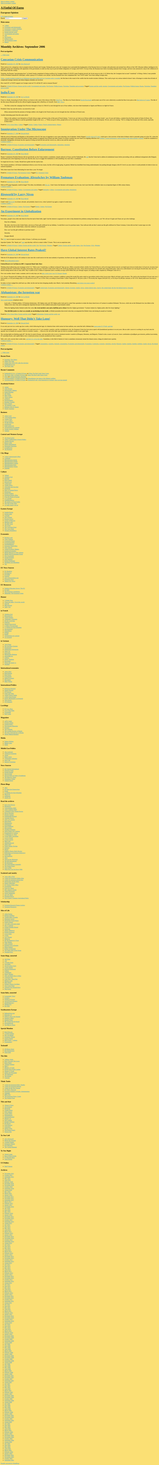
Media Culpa (8, 743)
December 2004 (9, 1435)
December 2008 (9, 1356)
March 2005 (8, 1430)
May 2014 (7, 1248)
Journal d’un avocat (10, 624)
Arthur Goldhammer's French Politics (15, 439)
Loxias (6, 935)
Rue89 (6, 634)
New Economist (9, 556)
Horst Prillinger (8, 826)
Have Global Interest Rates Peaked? (23, 250)
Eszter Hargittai (8, 392)
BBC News (60, 102)
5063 (5, 788)
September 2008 (9, 1361)
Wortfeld (6, 664)
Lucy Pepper (8, 937)
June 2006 (7, 1405)
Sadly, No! (7, 607)
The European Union (10, 40)
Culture (6, 25)
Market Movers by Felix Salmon (13, 552)
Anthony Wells (8, 1059)
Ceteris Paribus (8, 617)
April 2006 (7, 1409)
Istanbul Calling (9, 1018)
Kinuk (6, 791)
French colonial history (49, 124)
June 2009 (7, 1346)
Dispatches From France (11, 920)
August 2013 (8, 1263)
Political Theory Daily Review (13, 851)
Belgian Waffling (9, 915)
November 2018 (9, 1185)
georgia (105, 86)
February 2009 (8, 1352)
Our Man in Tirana (9, 1025)
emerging (108, 344)
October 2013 (8, 1260)
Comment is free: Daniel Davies (13, 811)
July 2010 (7, 1324)
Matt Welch (7, 982)
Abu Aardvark (8, 752)
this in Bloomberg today (12, 261)
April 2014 (7, 1250)
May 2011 (7, 1308)
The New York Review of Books (14, 733)
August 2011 (8, 1303)
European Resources (10, 907)
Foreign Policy (8, 724)
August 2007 (8, 1382)
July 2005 (7, 1424)
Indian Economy (9, 678)
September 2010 (9, 1321)
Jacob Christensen (9, 893)
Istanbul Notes (8, 1020)
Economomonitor (9, 542)
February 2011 (8, 1313)
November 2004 (9, 1437)
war (59, 314)
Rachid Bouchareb (86, 100)
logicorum (7, 653)
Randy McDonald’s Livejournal (13, 698)
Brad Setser (7, 675)
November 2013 (9, 1258)
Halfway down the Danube (12, 1016)
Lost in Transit (8, 838)
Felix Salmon (8, 547)
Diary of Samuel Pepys (11, 490)
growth (114, 344)
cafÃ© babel (8, 721)
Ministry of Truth (9, 1068)
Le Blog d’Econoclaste (11, 626)
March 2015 (8, 1231)
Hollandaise (7, 824)
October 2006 (8, 1399)
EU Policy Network (10, 1090)
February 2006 (8, 1412)
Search (3, 18)
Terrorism (66, 86)
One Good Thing (9, 986)
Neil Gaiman (8, 1120)
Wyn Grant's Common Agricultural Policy (16, 898)
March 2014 (8, 1251)
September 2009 (9, 1341)
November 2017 (9, 1198)
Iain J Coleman (8, 925)
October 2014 (8, 1240)
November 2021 (9, 1173)
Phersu (6, 849)
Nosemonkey (8, 1042)
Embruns (7, 622)
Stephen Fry (8, 1004)
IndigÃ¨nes (8, 92)
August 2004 (8, 1442)
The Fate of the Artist (10, 503)
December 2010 (9, 1316)
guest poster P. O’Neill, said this (103, 326)
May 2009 (7, 1347)
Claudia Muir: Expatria (11, 917)
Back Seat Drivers (9, 805)
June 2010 (7, 1326)
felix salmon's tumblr (10, 890)
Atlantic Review (9, 441)
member (134, 344)
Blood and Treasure (10, 1140)
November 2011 (9, 1298)
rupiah (145, 344)
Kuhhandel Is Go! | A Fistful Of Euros (15, 373)
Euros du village (9, 888)
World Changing (9, 408)
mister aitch (7, 844)
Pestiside (6, 468)
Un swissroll (8, 637)
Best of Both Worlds (10, 1156)
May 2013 (7, 1268)
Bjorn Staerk (8, 480)
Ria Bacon (7, 1123)
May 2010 (7, 1327)
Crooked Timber (9, 1033)
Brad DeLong (8, 1032)
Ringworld (11, 202)
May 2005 (7, 1427)
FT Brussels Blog (9, 1157)
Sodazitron (7, 1127)
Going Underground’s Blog (12, 456)
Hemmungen (8, 823)
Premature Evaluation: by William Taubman (36, 177)
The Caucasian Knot (10, 527)
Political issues (8, 39)
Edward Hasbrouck (10, 969)
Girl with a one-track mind (12, 924)
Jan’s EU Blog (8, 895)
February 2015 (8, 1233)
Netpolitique (8, 631)
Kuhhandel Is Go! (9, 364)
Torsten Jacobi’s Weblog (11, 429)
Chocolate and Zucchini (11, 487)
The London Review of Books (13, 731)
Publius (6, 632)
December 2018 (9, 1183)
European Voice (9, 579)
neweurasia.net (8, 1023)
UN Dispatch (8, 702)
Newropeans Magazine (11, 726)
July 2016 (7, 1208)
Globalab (7, 1093)
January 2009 (8, 1354)
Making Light (8, 981)
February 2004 (8, 1452)
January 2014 (8, 1255)
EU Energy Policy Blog (11, 885)
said (87, 157)
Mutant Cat (7, 1118)
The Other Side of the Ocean (12, 950)
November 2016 (9, 1207)
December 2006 (9, 1395)
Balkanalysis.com (9, 1013)
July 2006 (7, 1404)
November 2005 (9, 1417)
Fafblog (6, 971)
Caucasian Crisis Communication (22, 59)
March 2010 (8, 1331)
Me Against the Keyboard (11, 1021)
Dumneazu (7, 492)
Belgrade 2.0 (8, 1015)
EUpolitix (7, 574)
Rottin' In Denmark (10, 949)
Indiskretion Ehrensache (11, 649)
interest (67, 288)
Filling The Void (9, 361)
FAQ (4, 239)
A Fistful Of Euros (12, 7)
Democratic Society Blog (11, 881)
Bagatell (6, 478)
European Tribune (9, 1037)
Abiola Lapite (8, 1154)
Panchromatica (8, 400)
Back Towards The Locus (12, 1061)
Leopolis (6, 515)
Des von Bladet (8, 1035)
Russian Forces (8, 519)
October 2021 (8, 1175)
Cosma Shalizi (8, 967)
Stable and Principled (10, 1073)
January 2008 (8, 1374)
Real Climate (8, 403)
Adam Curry (8, 416)
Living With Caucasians (11, 836)
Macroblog (7, 680)
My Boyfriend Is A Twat (11, 940)
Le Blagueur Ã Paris (10, 834)
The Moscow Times (10, 777)
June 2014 (7, 1246)
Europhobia (7, 886)
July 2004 (7, 1443)
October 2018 (8, 1187)
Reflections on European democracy (14, 853)
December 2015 (9, 1216)
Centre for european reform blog (13, 880)
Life (5, 35)
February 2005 (8, 1432)
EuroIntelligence (9, 544)
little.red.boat (8, 605)
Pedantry (7, 848)
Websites (49, 245)
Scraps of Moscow (9, 520)
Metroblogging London (11, 463)
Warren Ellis (8, 1132)
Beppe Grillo (8, 443)
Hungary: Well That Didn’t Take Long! (25, 318)
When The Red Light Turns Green (39, 373)
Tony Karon (8, 700)
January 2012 (8, 1294)
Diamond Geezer (9, 919)
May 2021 (7, 1178)
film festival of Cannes (143, 100)
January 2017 (8, 1205)
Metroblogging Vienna (11, 466)
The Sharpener (8, 1074)
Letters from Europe (10, 697)
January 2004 (8, 1453)
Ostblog (6, 658)
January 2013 (8, 1274)
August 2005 (8, 1422)
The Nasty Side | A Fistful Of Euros (14, 375)
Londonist (7, 458)
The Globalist (8, 729)
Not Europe (7, 37)
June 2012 (7, 1286)
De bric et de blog (9, 621)
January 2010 (8, 1334)
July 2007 (7, 1384)
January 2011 (8, 1314)
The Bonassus (8, 863)
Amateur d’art (8, 477)
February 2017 (8, 1203)
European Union (43, 173)
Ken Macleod (8, 1145)
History (6, 42)
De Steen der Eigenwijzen (12, 789)
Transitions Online (9, 779)
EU (37, 173)
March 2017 (8, 1202)
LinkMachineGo (9, 500)
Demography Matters (10, 390)
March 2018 (8, 1193)
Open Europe (8, 1159)
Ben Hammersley (9, 1051)
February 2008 (8, 1372)
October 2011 (8, 1299)
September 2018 (9, 1188)
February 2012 (8, 1293)
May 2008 (7, 1367)
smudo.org (7, 798)
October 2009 (8, 1339)
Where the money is (10, 663)
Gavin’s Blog (8, 1113)
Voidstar (6, 431)
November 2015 (9, 1218)
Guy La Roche (25, 97)
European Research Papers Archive (14, 905)
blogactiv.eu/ (8, 482)
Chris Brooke (8, 389)
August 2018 (8, 1190)
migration (67, 145)
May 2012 (7, 1288)
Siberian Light (8, 522)
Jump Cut (7, 651)
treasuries (130, 288)
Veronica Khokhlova (10, 530)
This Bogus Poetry (9, 1130)
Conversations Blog (10, 417)
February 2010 (8, 1332)
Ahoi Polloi (7, 644)
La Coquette (8, 498)
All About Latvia (9, 438)
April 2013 (7, 1269)
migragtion (60, 145)
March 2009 (8, 1351)
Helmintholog (8, 1115)
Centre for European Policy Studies (14, 1085)
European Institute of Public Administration (17, 1091)
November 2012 (9, 1278)
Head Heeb (7, 821)
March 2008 (8, 1371)
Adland (6, 475)
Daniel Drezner (8, 690)
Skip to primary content (7, 1)
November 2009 (9, 1337)
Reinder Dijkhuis (9, 1122)
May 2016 (7, 1211)
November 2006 (9, 1397)
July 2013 (7, 1265)
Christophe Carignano (10, 619)
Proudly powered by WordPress (10, 1463)
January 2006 (8, 1414)
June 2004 (7, 1445)
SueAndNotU (8, 856)
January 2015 (8, 1235)
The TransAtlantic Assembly (12, 864)
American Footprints (10, 753)
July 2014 (7, 1245)
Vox (5, 564)
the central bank (106, 288)
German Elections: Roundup (18, 377)
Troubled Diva (8, 952)
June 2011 (7, 1306)
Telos (6, 858)
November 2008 (9, 1357)
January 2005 (8, 1434)
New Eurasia (8, 517)
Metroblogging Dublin (10, 461)
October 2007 (8, 1379)
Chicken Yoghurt (9, 1064)
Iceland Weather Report (11, 927)
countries (51, 344)
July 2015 (7, 1225)
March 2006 (8, 1410)
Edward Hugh (25, 133)
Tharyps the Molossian (11, 859)
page (23, 242)
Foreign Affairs (8, 723)
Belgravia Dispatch (10, 688)
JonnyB (6, 604)
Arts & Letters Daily (10, 966)
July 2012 (7, 1284)
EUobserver (7, 573)
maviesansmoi (8, 629)
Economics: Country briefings (13, 29)
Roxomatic (7, 661)
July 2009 (7, 1344)
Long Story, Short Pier (10, 979)
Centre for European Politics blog (14, 878)
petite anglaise (8, 944)
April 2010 (7, 1329)
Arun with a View (9, 876)
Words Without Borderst (11, 734)
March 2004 (8, 1450)
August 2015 (8, 1223)
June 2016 (7, 1210)
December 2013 (9, 1256)
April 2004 (7, 1448)
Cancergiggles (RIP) (10, 808)
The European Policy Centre (12, 1096)
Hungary (118, 344)
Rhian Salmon (8, 947)
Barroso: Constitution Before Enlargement (27, 149)
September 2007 (9, 1381)
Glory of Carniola (9, 820)
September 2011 (9, 1301)
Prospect (6, 728)
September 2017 (9, 1200)
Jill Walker (7, 394)
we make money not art (11, 505)
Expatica (6, 998)
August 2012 (8, 1283)
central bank (43, 288)
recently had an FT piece (93, 136)
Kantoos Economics (10, 551)
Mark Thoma (8, 681)
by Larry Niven (17, 194)
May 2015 (7, 1228)
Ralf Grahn (7, 714)
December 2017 (9, 1197)
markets (129, 344)
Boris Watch (8, 1063)
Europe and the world (10, 32)
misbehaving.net (9, 843)
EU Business (8, 571)
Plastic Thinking (9, 659)
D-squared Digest (9, 541)
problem (139, 344)
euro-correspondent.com (11, 578)
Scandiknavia (8, 448)
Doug (6, 377)
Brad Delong (8, 673)
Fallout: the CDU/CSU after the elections (16, 363)
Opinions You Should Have (12, 987)
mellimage (7, 796)
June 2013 (7, 1266)
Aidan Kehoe (8, 914)
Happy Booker (8, 974)
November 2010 (9, 1318)
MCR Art (7, 794)
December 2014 (9, 1236)
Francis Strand (8, 922)
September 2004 (9, 1440)
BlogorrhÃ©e (8, 616)
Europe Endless (9, 493)
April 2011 (7, 1309)
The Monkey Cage (9, 405)
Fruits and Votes (9, 693)
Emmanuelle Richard (10, 816)
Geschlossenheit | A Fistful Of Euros (14, 378)
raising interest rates (90, 288)
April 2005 (7, 1429)
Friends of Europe (9, 999)
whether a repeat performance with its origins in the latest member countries (121, 138)
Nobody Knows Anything (12, 984)
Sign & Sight (8, 774)
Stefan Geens (8, 1128)
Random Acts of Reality (11, 945)
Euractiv (6, 576)
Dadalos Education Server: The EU (14, 588)
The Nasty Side (8, 366)
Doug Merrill (24, 154)
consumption (44, 344)
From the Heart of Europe (11, 497)
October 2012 (8, 1279)
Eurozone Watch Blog (10, 546)
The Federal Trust (9, 1098)
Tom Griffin (7, 868)
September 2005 (9, 1420)
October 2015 (8, 1220)
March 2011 (7, 1311)
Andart (6, 387)
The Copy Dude (9, 529)
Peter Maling (8, 942)
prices (82, 288)
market (78, 288)
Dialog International (10, 444)
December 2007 (9, 1376)
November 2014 (9, 1238)
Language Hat (8, 977)
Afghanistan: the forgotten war (20, 292)
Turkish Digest (8, 780)
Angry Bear (7, 671)
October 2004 (8, 1439)
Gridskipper (7, 972)
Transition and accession (76, 86)
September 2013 (9, 1261)
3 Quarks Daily (8, 962)
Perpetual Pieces (9, 896)
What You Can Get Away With (13, 869)
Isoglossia (7, 929)
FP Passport (7, 692)
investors (72, 288)
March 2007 (8, 1390)
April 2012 (7, 1289)
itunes (78, 245)
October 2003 (8, 1458)
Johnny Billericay (9, 930)
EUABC (7, 590)
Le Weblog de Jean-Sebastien (13, 627)
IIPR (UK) (7, 1095)
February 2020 (8, 1182)
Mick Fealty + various (10, 1040)
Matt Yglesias (8, 1166)
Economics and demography (12, 27)
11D (5, 961)
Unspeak (7, 1078)
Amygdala (7, 964)
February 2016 (8, 1213)
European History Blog (11, 495)
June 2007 (7, 1385)
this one (47, 185)
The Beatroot (8, 449)
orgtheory (7, 399)
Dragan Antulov (9, 815)
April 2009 (7, 1349)
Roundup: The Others (10, 359)
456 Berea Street (9, 1049)
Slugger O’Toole (9, 1071)
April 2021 (7, 1180)
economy (102, 344)
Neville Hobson (9, 422)
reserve (99, 288)
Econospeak (8, 676)
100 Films (7, 959)
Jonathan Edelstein (9, 829)
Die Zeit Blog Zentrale (11, 646)
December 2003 (9, 1455)
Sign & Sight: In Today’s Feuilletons (15, 775)
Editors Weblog (8, 741)
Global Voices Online (10, 695)
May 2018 (7, 1192)
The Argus (7, 525)
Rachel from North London (12, 1069)
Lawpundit (7, 712)
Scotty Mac (7, 854)
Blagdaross (7, 806)
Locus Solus (8, 934)
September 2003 (9, 1460)
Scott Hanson (8, 1125)
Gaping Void (8, 419)
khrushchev (73, 189)
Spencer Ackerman (9, 762)
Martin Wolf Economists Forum (13, 554)
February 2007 (8, 1392)
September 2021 (9, 1177)
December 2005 (9, 1415)
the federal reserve (121, 288)
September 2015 (9, 1221)
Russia (142, 86)
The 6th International (10, 861)
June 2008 (7, 1366)
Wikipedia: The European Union (13, 593)
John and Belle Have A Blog (12, 976)
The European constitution (12, 591)
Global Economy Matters (11, 549)
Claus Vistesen (8, 539)
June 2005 (7, 1425)
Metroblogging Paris (10, 465)
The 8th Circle (8, 524)
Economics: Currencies (11, 30)
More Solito (7, 395)
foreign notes (8, 514)
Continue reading (7, 141)
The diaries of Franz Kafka (12, 502)
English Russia (8, 512)
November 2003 (9, 1457)
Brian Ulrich (8, 757)
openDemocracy (9, 1003)
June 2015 (7, 1226)
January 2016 (8, 1215)
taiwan (149, 344)
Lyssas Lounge (8, 839)
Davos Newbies (9, 813)
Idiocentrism (8, 828)
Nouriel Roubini (9, 557)
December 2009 (9, 1336)
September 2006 (9, 1400)
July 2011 (7, 1304)
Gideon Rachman (9, 891)
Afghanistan (40, 314)
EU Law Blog (8, 709)
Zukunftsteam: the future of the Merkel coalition (41, 378)
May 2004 (7, 1447)
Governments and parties (11, 34)
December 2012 (9, 1276)
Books (37, 206)
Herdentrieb (7, 648)
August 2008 (8, 1362)
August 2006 (8, 1402)
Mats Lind (7, 841)
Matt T (6, 1066)
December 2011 (9, 1296)
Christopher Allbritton (10, 758)
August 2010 (8, 1323)
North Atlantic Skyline (10, 846)
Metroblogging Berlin (10, 460)
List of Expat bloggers (10, 1001)
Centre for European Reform (12, 1086)
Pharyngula (7, 989)
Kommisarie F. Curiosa (11, 833)
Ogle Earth (7, 1052)
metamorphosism (9, 1117)
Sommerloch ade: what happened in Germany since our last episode (47, 380)
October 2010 (8, 1319)
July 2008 (7, 1364)
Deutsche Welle (9, 770)
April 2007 (7, 1389)
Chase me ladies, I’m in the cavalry (14, 602)
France (40, 124)
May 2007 (7, 1387)
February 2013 (8, 1273)
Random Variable (9, 402)
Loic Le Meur (8, 421)
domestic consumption (60, 344)
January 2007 (8, 1394)
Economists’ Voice (9, 996)
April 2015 (7, 1230)
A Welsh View (8, 600)
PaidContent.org (9, 426)
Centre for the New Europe (12, 1088)
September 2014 (9, 1241)
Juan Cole (7, 760)
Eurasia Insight (8, 772)
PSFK (6, 745)
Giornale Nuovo (9, 818)
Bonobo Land (8, 537)
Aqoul (6, 755)
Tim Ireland (7, 1076)
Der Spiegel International (11, 769)
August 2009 (8, 1342)
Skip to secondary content (8, 3)
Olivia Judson (8, 397)
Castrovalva (7, 483)
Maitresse (7, 939)
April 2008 (7, 1369)
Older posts (5, 55)
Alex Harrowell (25, 64)
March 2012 (8, 1291)
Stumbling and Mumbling (11, 562)
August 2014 (8, 1243)
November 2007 (9, 1377)
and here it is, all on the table (34, 339)
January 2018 (8, 1195)
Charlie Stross (8, 485)
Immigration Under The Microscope (23, 129)
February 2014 (8, 1253)
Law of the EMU (9, 710)
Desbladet (7, 488)
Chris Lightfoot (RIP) (10, 810)
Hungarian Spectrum (10, 446)
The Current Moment (10, 1147)
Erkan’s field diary (9, 883)
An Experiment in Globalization (21, 211)
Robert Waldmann (9, 561)
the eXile (7, 1006)
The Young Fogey (9, 866)
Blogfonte (7, 1108)
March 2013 (8, 1271)
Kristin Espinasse (9, 932)
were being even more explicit (85, 283)
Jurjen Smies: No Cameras (12, 831)
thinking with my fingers (11, 407)
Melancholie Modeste (10, 654)
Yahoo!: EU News (9, 581)
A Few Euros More (12, 124)
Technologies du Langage (11, 427)
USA (92, 245)
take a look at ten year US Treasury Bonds (54, 273)
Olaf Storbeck (8, 559)
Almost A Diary (9, 1105)
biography (46, 189)
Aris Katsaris (8, 1107)
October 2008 (8, 1359)
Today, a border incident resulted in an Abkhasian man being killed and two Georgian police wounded (30, 78)
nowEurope (7, 424)
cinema (30, 124)
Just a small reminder (7, 300)
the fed (114, 288)
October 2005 (8, 1419)
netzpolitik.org (8, 656)
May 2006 (7, 1407)
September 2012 (9, 1281)
